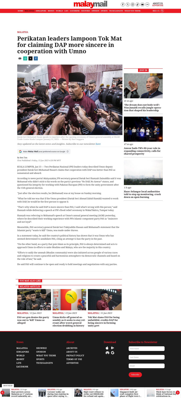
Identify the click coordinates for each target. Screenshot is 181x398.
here (98, 144)
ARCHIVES (71, 348)
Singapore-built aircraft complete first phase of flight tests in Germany (130, 394)
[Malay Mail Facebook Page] (123, 4)
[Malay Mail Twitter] (128, 4)
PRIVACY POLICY (75, 355)
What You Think (133, 11)
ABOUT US (71, 352)
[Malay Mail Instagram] (132, 4)
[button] (68, 151)
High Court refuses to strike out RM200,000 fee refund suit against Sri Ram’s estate (94, 394)
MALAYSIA (29, 11)
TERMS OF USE (74, 359)
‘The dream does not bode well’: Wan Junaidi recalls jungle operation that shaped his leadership (142, 108)
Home (20, 11)
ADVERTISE (72, 363)
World (20, 355)
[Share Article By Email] (20, 59)
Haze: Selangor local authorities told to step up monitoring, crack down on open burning (142, 194)
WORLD (59, 11)
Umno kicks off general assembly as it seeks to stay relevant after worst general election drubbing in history (69, 321)
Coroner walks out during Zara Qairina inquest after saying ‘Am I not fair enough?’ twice (58, 394)
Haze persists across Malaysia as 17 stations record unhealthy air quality (22, 394)
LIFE (66, 11)
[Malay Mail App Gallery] (107, 354)
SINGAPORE (41, 11)
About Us (158, 3)
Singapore (124, 389)
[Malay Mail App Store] (107, 350)
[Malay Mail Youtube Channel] (142, 4)
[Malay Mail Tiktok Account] (137, 4)
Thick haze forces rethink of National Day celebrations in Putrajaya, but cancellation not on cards (166, 394)
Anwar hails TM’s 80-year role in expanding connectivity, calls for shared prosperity (142, 151)
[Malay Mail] (90, 7)
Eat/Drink (22, 367)
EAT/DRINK (75, 11)
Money (20, 359)
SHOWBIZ (85, 11)
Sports (40, 359)
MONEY (51, 11)
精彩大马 (156, 11)
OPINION (95, 11)
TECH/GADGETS (116, 11)
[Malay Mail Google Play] (112, 350)
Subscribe (135, 375)
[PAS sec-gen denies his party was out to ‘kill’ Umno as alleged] (34, 299)
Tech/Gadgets (44, 363)
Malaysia (15, 389)
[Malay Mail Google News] (112, 354)
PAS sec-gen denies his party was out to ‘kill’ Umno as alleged (33, 320)
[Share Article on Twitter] (30, 59)
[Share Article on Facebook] (36, 59)
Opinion (41, 352)
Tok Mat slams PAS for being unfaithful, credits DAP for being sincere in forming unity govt (104, 321)
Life (18, 363)
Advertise (157, 5)
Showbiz (41, 348)
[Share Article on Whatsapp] (25, 59)
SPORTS (104, 11)
